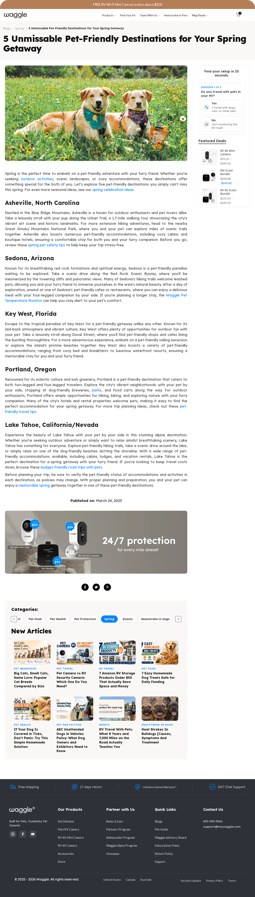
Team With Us (148, 15)
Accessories (66, 853)
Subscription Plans (167, 845)
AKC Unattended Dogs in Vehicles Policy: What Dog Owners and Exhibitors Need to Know (72, 740)
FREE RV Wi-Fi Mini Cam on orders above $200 (127, 4)
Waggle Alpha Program (121, 845)
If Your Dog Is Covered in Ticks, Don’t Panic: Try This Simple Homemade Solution (31, 737)
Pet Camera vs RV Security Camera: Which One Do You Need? (72, 679)
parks (96, 390)
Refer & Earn (114, 821)
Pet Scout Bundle (226, 172)
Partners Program (118, 829)
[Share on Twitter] (96, 587)
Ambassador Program (120, 837)
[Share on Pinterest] (107, 587)
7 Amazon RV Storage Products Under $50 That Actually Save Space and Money (117, 679)
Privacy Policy (214, 880)
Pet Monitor (66, 821)
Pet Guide (161, 829)
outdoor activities (37, 179)
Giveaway (112, 853)
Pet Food (35, 619)
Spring (19, 28)
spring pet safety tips (46, 245)
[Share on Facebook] (85, 587)
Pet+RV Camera (68, 829)
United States (112, 879)
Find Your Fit (127, 15)
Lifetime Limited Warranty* (160, 787)
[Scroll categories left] (14, 619)
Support (160, 861)
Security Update (191, 880)
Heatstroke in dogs (155, 619)
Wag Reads (199, 15)
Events (128, 619)
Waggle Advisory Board (170, 837)
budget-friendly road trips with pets (71, 467)
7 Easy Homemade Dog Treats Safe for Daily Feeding (158, 677)
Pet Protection (85, 619)
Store (61, 861)
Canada (130, 879)
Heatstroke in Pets (176, 15)
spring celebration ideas (113, 189)
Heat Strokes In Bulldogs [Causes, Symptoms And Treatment (157, 735)
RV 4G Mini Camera (227, 152)
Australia (145, 879)
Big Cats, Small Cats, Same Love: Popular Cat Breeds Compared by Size (31, 679)
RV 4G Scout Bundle (228, 191)
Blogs (7, 28)
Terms (232, 880)
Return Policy (164, 853)
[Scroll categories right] (178, 619)
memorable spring (34, 485)
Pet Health (58, 619)
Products (108, 15)
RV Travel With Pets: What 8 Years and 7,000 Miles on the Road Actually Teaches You (116, 737)
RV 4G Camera (67, 845)
